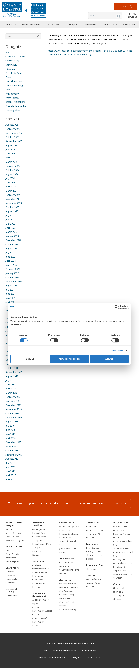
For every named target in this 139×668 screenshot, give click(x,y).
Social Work (37, 579)
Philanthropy (12, 93)
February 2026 (12, 128)
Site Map (93, 650)
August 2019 (11, 376)
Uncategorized (12, 110)
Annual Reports (12, 561)
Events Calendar (12, 554)
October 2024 (12, 170)
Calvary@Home (39, 536)
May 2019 (10, 384)
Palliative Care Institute (69, 534)
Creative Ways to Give (122, 574)
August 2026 (11, 124)
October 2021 (12, 277)
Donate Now (119, 530)
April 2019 (10, 388)
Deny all (30, 359)
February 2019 (12, 396)
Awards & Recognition (15, 540)
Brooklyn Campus (94, 551)
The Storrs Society (121, 548)
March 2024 (11, 190)
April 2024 (10, 186)
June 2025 (10, 149)
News (8, 89)
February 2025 (12, 165)
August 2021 (11, 285)
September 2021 (13, 281)
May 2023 (10, 223)
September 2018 (13, 417)
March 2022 (11, 265)
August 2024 (11, 174)
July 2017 (10, 462)
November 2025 (13, 132)
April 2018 (10, 438)
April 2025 (10, 157)
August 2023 (11, 211)
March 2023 (11, 231)
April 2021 (10, 302)
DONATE (120, 503)
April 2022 (10, 260)
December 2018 (13, 405)
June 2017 (10, 467)
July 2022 (10, 252)
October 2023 (12, 207)
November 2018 (13, 409)
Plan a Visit (91, 537)
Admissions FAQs (94, 534)
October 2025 (12, 137)
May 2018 (10, 434)
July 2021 (10, 289)
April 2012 (10, 479)
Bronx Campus (92, 548)
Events (8, 77)
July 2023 (10, 215)
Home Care (64, 566)
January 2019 (12, 400)
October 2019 (12, 367)
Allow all (109, 359)
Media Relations (13, 81)
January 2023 (12, 236)
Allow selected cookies (69, 359)
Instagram (119, 595)
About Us (9, 529)
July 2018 (10, 425)
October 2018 (12, 413)
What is (69, 526)
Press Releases (13, 97)
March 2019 (11, 392)
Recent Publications (15, 101)
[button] (17, 24)
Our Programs (38, 529)
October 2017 (12, 450)
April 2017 (10, 475)
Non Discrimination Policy (66, 650)
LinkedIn (119, 592)
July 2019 (10, 380)
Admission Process (94, 530)
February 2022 (12, 269)
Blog (7, 52)
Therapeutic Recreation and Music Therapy (41, 544)
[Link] (12, 10)
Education (10, 68)
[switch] (54, 340)
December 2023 (13, 198)
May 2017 (10, 471)
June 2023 (10, 219)
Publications (10, 557)
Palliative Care (65, 530)
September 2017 (13, 454)
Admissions (37, 565)
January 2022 (12, 273)
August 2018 (11, 421)
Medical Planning (14, 85)
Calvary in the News (15, 56)
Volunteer (117, 578)
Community (11, 64)
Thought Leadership (15, 106)
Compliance (83, 650)
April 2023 (10, 227)
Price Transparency (67, 609)
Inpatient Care (38, 533)
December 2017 (13, 442)
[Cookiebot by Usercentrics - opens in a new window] (117, 307)
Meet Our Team (12, 536)
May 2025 (10, 153)
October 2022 (12, 244)
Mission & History (13, 533)
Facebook (119, 588)
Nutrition (36, 555)
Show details (117, 350)
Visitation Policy (93, 583)
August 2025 (11, 145)
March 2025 (11, 161)
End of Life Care (13, 73)
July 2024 (10, 178)
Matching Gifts (119, 559)
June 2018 (10, 429)
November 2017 (13, 446)
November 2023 (13, 203)
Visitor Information (40, 568)
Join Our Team (11, 595)
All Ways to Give (120, 526)
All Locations (91, 569)
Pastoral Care (65, 537)
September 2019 (13, 372)
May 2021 (10, 297)
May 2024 (10, 182)
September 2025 (13, 141)
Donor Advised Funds (122, 563)
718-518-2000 (94, 657)
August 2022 (11, 248)
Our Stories (10, 582)
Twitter (118, 599)
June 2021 (10, 293)
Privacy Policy (48, 650)
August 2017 (11, 458)
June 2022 (10, 256)
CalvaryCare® (12, 60)
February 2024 (12, 194)
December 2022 (13, 240)
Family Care (37, 551)
